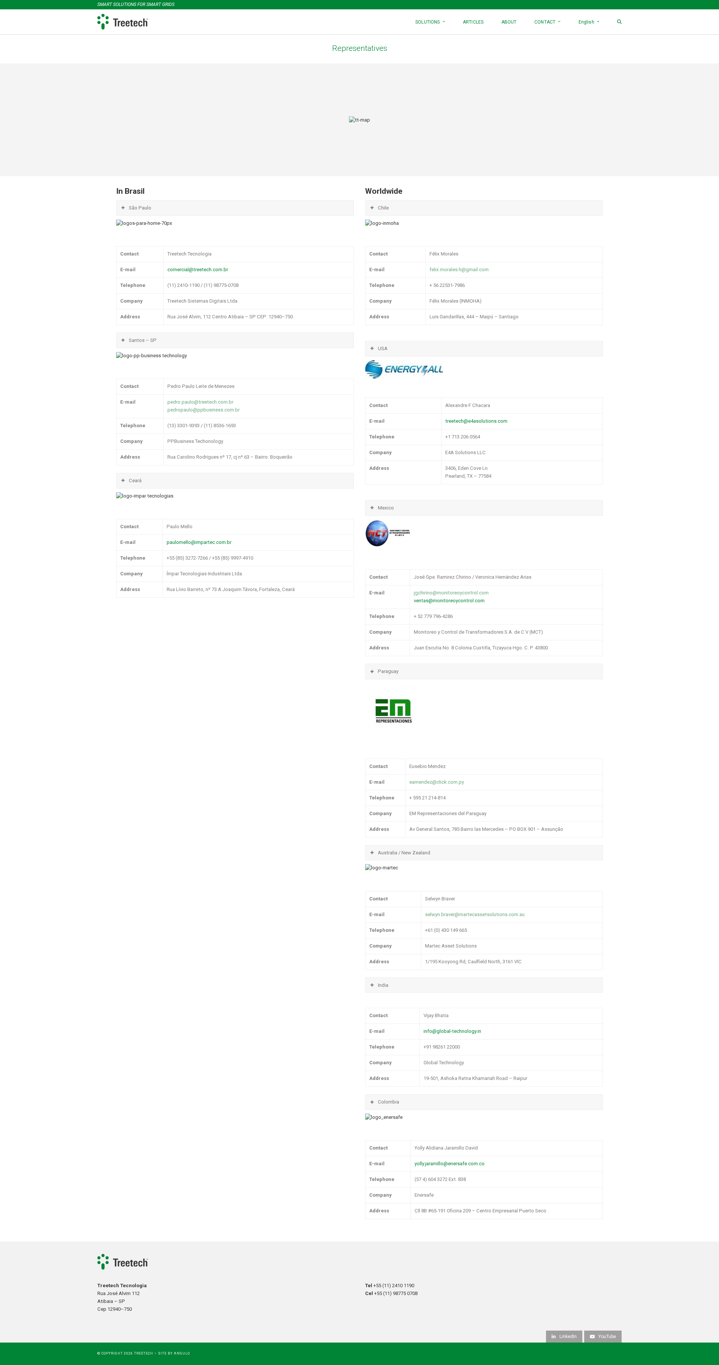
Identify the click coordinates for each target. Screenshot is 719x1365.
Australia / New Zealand (404, 853)
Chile (383, 208)
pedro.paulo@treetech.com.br (200, 402)
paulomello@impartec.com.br (199, 542)
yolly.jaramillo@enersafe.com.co (450, 1163)
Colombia (388, 1102)
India (383, 985)
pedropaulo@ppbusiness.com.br (203, 410)
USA (383, 348)
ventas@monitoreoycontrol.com (449, 600)
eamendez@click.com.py (436, 782)
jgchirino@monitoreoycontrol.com (451, 593)
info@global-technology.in (452, 1031)
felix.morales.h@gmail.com (459, 269)
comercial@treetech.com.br (197, 269)
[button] (619, 22)
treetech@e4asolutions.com (476, 421)
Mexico (386, 508)
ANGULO (182, 1353)
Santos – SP (143, 340)
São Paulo (140, 208)
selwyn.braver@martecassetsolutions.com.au (475, 914)
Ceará (135, 480)
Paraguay (388, 671)
